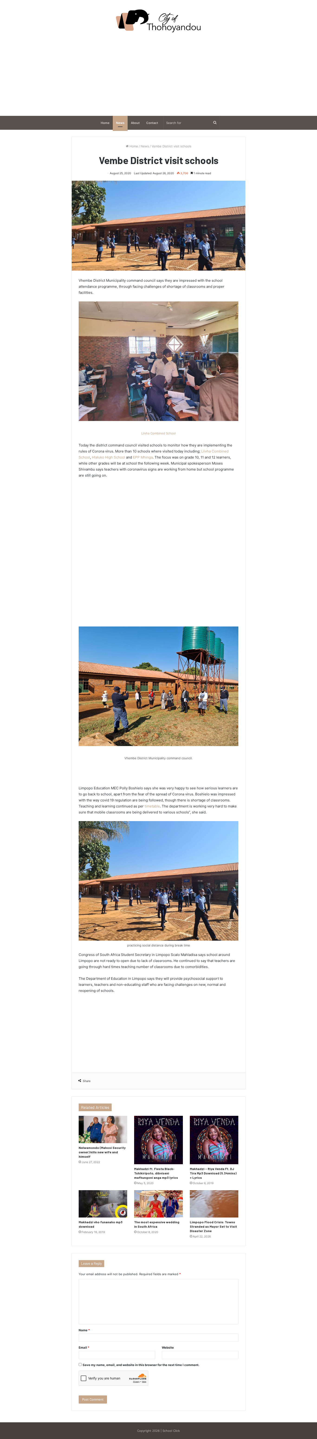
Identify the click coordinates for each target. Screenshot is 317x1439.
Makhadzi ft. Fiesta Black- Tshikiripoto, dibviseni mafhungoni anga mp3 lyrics (156, 1173)
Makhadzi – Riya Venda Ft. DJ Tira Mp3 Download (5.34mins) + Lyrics (213, 1173)
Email (84, 1347)
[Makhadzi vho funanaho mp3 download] (103, 1204)
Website (168, 1347)
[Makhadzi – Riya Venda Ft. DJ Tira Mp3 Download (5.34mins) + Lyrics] (214, 1140)
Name (84, 1330)
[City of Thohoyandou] (158, 20)
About (135, 123)
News (120, 123)
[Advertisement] (158, 74)
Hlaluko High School (108, 457)
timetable (152, 806)
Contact (152, 123)
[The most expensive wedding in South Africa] (158, 1204)
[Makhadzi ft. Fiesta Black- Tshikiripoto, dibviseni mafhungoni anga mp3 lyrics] (158, 1140)
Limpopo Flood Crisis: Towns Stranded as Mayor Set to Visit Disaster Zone (213, 1226)
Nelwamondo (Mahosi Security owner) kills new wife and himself (102, 1152)
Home (105, 123)
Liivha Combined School (158, 433)
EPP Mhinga (143, 457)
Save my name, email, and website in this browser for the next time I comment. (141, 1365)
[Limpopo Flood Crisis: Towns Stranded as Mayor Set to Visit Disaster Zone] (214, 1204)
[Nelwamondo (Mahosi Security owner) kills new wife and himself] (103, 1129)
